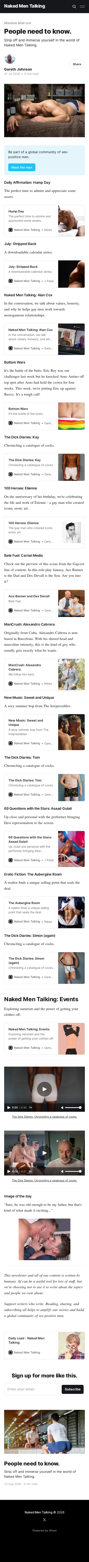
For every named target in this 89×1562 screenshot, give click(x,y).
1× (30, 1107)
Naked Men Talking (24, 6)
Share (77, 64)
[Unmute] (62, 1107)
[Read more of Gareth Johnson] (10, 58)
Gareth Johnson (18, 69)
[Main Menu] (82, 6)
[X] (44, 1519)
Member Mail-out (17, 23)
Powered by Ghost (44, 1530)
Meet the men (21, 167)
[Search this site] (74, 6)
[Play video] (44, 1089)
